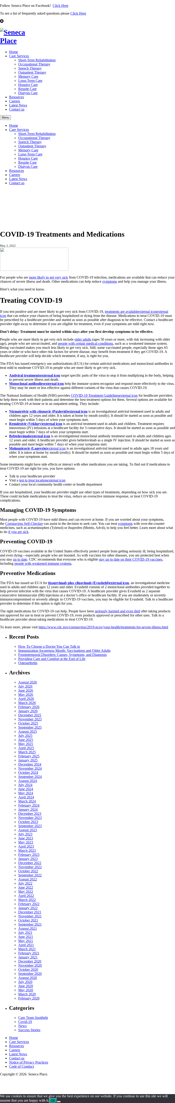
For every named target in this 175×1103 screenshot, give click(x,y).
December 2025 (29, 715)
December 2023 (29, 814)
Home (13, 52)
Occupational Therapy (34, 64)
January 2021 (28, 957)
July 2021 (25, 933)
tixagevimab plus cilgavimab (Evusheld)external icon (88, 583)
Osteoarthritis (27, 663)
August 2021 (27, 928)
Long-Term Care (30, 81)
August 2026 (27, 682)
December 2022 (29, 863)
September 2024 (30, 777)
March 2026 (27, 703)
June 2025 (25, 740)
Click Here (60, 6)
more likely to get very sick (48, 277)
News (22, 1026)
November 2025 (30, 719)
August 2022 (27, 879)
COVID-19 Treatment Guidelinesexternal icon (104, 395)
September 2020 (30, 974)
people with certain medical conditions (85, 343)
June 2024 (25, 789)
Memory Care (28, 76)
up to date (20, 559)
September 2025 (30, 727)
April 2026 (26, 699)
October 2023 (28, 822)
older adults (83, 339)
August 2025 (27, 731)
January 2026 (28, 711)
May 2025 (25, 744)
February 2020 (28, 998)
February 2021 (28, 953)
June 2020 (25, 986)
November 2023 (30, 818)
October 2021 (28, 920)
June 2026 (25, 690)
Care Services (19, 56)
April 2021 (26, 945)
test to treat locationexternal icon (42, 480)
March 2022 (27, 900)
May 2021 (25, 941)
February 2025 (28, 756)
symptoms (109, 281)
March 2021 (27, 949)
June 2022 (25, 887)
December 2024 (29, 764)
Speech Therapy (30, 68)
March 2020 (27, 994)
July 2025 (25, 736)
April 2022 (26, 896)
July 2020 (25, 982)
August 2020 (27, 978)
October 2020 (28, 969)
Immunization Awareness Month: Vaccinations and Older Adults (64, 650)
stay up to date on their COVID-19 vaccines (130, 559)
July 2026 (25, 686)
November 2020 (30, 965)
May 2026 (25, 694)
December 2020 (29, 961)
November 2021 (30, 916)
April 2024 (26, 797)
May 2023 (25, 842)
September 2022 (30, 875)
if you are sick (18, 532)
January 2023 (28, 859)
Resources (16, 97)
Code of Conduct (21, 1066)
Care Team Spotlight (33, 1018)
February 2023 (28, 855)
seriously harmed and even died (117, 611)
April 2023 (26, 846)
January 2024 (28, 809)
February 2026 (28, 707)
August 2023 (27, 830)
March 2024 (27, 801)
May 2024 (25, 793)
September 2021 (30, 924)
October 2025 (28, 723)
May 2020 (25, 990)
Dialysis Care (28, 93)
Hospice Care (28, 85)
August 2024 (27, 781)
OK (53, 1100)
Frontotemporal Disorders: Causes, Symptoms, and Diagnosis (62, 655)
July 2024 (25, 785)
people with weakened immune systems (42, 563)
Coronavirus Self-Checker (24, 524)
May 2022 (25, 891)
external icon (37, 448)
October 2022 (28, 871)
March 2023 (27, 850)
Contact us (16, 109)
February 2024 (28, 805)
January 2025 (28, 760)
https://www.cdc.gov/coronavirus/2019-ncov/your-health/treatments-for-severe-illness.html (103, 627)
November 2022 (30, 867)
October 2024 (28, 772)
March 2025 (27, 752)
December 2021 (29, 912)
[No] (59, 1101)
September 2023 (30, 826)
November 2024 (30, 768)
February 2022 (28, 904)
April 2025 (26, 748)
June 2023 (25, 838)
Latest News (18, 105)
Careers (14, 101)
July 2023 (25, 834)
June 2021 (25, 937)
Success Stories (29, 1030)
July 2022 (25, 883)
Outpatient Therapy (32, 72)
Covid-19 (25, 1022)
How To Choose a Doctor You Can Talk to (49, 646)
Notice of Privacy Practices (28, 1062)
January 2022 (28, 908)
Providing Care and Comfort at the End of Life (51, 659)
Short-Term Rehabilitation (37, 60)
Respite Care (27, 89)
